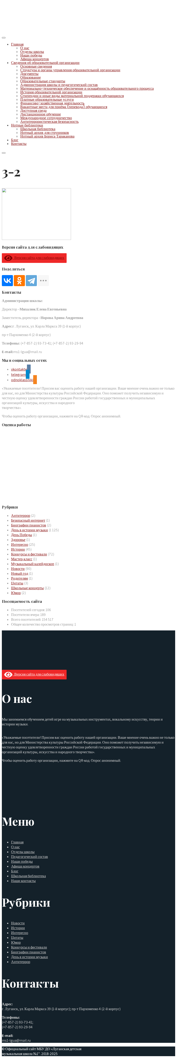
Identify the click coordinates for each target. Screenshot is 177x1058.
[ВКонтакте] (7, 280)
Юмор (16, 592)
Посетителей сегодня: (28, 609)
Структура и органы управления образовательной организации (70, 70)
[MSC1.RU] (25, 31)
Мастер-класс (21, 559)
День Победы (21, 534)
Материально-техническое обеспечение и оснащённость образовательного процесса (87, 88)
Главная (17, 44)
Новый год (19, 573)
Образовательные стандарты (42, 81)
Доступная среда (33, 110)
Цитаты (17, 583)
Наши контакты (23, 880)
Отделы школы (32, 51)
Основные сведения (36, 66)
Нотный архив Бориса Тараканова (47, 136)
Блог (14, 140)
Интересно (19, 544)
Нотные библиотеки (27, 125)
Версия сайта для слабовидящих (38, 257)
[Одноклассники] (19, 280)
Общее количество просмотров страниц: (42, 624)
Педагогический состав (29, 856)
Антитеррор (20, 515)
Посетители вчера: (25, 614)
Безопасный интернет (28, 520)
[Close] (4, 153)
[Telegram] (31, 280)
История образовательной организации (51, 92)
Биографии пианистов (28, 525)
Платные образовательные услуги (47, 99)
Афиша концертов (34, 59)
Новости (18, 568)
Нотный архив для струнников (44, 132)
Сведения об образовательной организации (45, 62)
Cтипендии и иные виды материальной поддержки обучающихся (72, 95)
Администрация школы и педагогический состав (59, 84)
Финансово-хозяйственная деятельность (52, 103)
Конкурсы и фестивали (29, 554)
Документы (29, 73)
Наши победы (31, 55)
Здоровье (18, 539)
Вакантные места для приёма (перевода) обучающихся (63, 106)
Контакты (19, 143)
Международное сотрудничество (46, 118)
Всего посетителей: (26, 619)
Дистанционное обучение (40, 114)
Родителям (19, 578)
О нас (24, 48)
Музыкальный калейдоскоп (32, 563)
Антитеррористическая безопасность (49, 121)
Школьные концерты (27, 588)
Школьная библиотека (37, 129)
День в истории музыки (29, 530)
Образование (30, 77)
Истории (18, 549)
